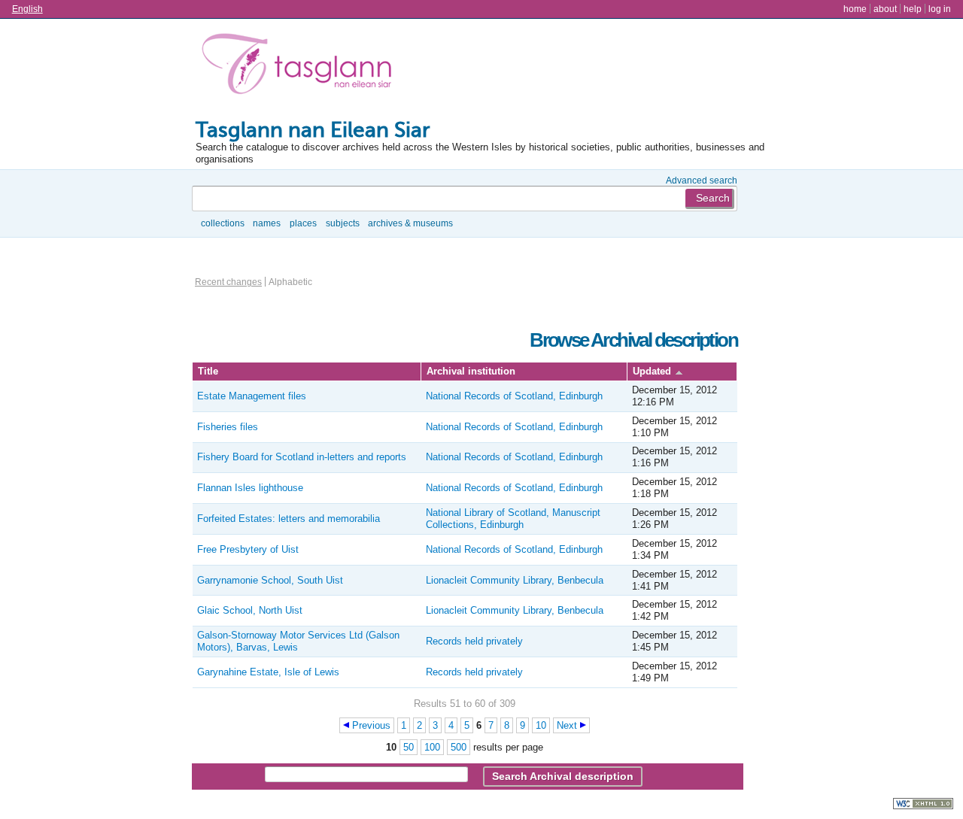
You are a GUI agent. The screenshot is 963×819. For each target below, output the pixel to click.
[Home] (300, 67)
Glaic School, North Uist (249, 610)
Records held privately (474, 641)
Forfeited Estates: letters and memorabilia (288, 518)
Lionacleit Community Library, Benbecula (514, 580)
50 (408, 747)
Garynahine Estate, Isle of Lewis (268, 672)
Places (303, 223)
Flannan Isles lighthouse (250, 487)
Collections (223, 223)
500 (458, 747)
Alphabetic (290, 282)
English (27, 9)
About (885, 9)
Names (267, 223)
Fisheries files (227, 426)
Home (855, 9)
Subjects (343, 223)
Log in (939, 9)
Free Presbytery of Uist (248, 549)
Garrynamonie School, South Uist (270, 580)
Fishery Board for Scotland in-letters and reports (301, 457)
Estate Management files (251, 396)
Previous (371, 725)
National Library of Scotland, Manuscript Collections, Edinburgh (513, 518)
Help (913, 9)
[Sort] (679, 371)
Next (567, 725)
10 (541, 725)
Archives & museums (410, 223)
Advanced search (701, 180)
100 (432, 747)
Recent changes (228, 282)
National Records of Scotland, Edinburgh (514, 396)
